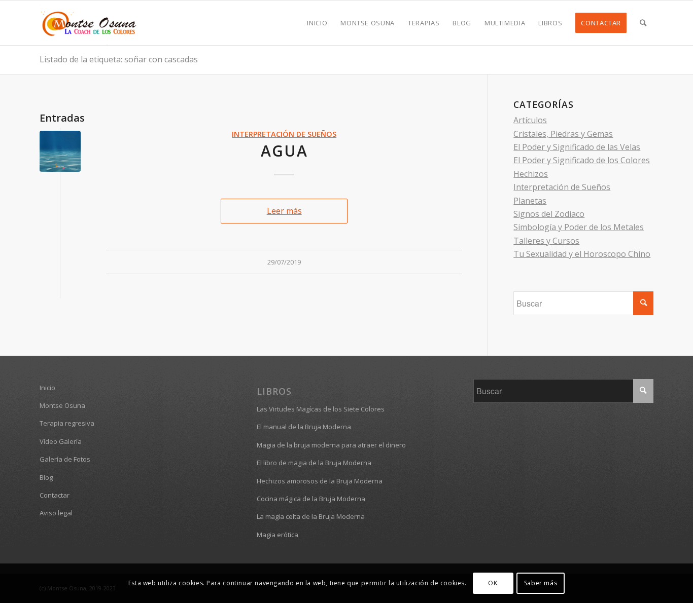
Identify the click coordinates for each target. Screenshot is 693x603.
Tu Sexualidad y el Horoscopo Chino (581, 253)
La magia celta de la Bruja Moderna (311, 516)
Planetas (529, 200)
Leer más (284, 210)
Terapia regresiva (67, 423)
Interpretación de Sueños (284, 134)
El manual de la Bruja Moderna (304, 426)
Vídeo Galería (61, 441)
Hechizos (530, 173)
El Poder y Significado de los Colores (581, 160)
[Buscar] (643, 23)
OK (492, 583)
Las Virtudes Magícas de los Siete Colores (321, 408)
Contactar (55, 495)
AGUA (284, 150)
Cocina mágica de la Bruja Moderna (311, 498)
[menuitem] (317, 23)
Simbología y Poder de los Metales (578, 227)
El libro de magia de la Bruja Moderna (314, 462)
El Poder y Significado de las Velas (576, 147)
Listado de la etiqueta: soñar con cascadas (119, 59)
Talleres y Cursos (546, 240)
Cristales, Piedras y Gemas (563, 133)
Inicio (47, 387)
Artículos (530, 120)
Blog (46, 477)
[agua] (60, 151)
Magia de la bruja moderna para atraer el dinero (331, 444)
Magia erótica (277, 534)
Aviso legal (56, 512)
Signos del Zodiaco (548, 213)
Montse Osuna (62, 405)
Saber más (540, 583)
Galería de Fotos (65, 459)
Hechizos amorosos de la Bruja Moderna (320, 480)
